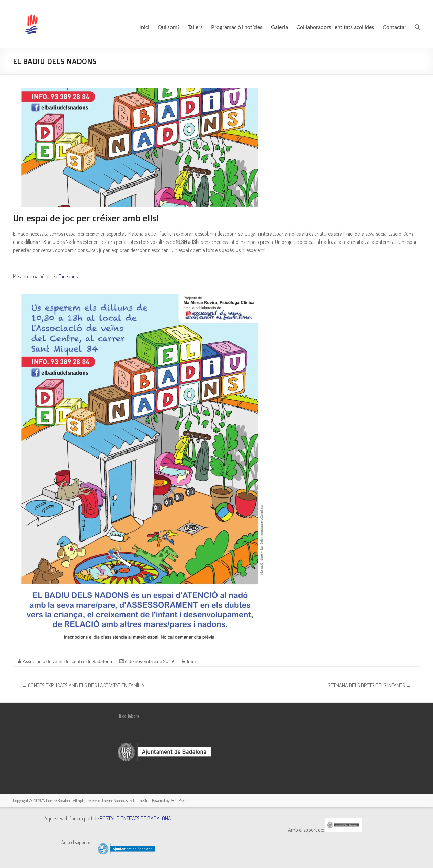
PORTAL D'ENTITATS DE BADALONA (135, 818)
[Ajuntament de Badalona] (343, 829)
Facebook (68, 276)
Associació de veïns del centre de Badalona (67, 661)
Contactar (394, 27)
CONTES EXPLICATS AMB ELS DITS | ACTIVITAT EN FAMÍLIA (83, 685)
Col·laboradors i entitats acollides (335, 27)
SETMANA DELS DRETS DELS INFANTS (369, 685)
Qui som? (168, 27)
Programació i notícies (237, 27)
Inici (144, 27)
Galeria (279, 27)
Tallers (195, 27)
